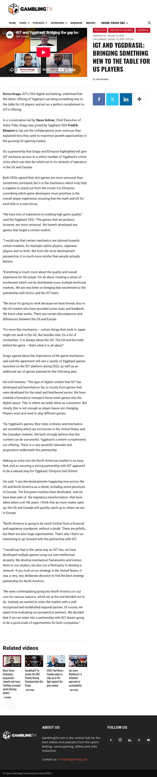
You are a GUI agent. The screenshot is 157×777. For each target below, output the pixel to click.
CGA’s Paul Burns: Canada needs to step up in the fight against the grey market (55, 677)
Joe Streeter (102, 79)
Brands (90, 22)
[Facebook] (99, 99)
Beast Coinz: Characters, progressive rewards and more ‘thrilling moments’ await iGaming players (12, 681)
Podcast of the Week (121, 30)
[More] (139, 99)
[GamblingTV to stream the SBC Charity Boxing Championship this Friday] (34, 661)
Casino (7, 698)
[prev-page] (5, 706)
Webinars (76, 22)
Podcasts (38, 22)
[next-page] (12, 706)
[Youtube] (148, 740)
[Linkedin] (126, 99)
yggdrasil (142, 30)
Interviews (57, 22)
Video (22, 22)
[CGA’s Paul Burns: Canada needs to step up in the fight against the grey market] (56, 661)
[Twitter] (112, 99)
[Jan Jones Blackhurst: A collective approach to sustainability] (78, 661)
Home (12, 22)
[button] (149, 23)
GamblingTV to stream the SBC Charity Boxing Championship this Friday (34, 677)
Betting (30, 690)
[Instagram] (120, 740)
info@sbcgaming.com (73, 759)
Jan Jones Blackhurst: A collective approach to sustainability (75, 677)
